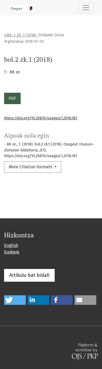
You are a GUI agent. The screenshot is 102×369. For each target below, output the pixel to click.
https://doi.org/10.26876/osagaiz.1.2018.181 (40, 118)
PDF (12, 98)
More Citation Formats (31, 166)
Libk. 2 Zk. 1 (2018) (20, 35)
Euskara (11, 252)
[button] (15, 300)
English (11, 245)
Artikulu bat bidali (29, 275)
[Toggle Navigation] (86, 7)
